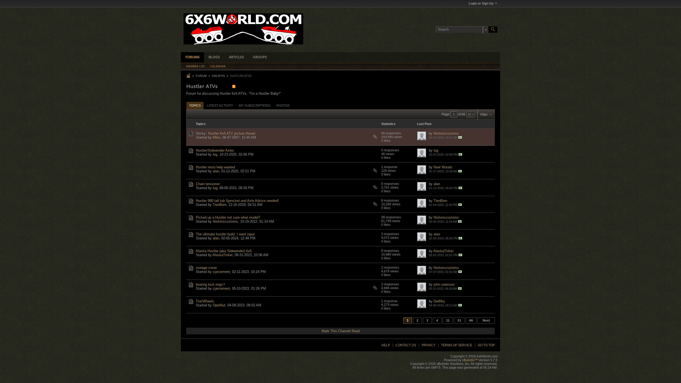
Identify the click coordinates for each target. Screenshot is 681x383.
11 (448, 320)
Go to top (486, 345)
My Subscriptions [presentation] (255, 105)
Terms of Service (456, 345)
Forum (201, 75)
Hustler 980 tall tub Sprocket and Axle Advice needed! (237, 201)
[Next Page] (472, 114)
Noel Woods (443, 167)
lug (215, 154)
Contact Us (406, 345)
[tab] (195, 105)
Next (486, 320)
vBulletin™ (470, 360)
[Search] (492, 29)
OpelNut (219, 305)
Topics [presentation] (195, 105)
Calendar (218, 66)
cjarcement (221, 272)
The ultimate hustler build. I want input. (226, 234)
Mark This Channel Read (341, 331)
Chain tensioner (208, 184)
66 (471, 320)
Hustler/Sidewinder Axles (215, 150)
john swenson (444, 284)
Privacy (428, 345)
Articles (236, 57)
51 (459, 320)
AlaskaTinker (222, 255)
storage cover (206, 268)
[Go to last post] (460, 137)
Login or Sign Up (481, 3)
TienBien (219, 205)
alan (216, 171)
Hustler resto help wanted (215, 167)
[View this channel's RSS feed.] (233, 86)
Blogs (214, 57)
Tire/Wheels (205, 301)
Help (385, 345)
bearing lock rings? (210, 284)
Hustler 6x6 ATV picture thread (231, 133)
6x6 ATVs (218, 75)
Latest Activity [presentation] (220, 105)
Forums (192, 57)
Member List (195, 66)
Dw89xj (439, 301)
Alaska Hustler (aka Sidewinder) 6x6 (224, 251)
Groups (260, 57)
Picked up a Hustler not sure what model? (228, 217)
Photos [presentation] (283, 105)
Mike (216, 137)
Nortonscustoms (446, 133)
